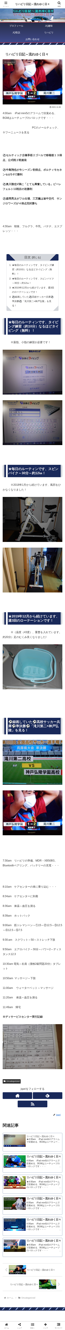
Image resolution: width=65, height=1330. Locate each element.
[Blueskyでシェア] (40, 1018)
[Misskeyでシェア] (54, 1018)
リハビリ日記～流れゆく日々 (32, 4)
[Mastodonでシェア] (25, 1018)
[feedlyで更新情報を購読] (47, 1095)
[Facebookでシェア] (11, 1027)
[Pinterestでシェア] (25, 1036)
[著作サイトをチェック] (17, 1095)
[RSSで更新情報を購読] (32, 1104)
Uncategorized (13, 1081)
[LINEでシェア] (11, 1036)
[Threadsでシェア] (25, 1027)
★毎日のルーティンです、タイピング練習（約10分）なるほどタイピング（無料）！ (33, 269)
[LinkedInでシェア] (40, 1036)
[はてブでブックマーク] (54, 1027)
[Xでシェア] (11, 1018)
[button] (58, 764)
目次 (27, 257)
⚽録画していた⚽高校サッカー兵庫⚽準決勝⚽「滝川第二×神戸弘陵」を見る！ (33, 301)
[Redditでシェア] (40, 1027)
